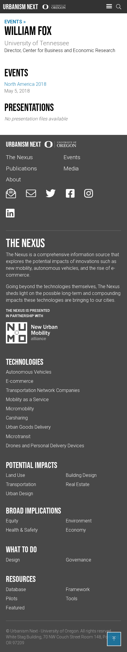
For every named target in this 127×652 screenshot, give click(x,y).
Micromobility (20, 408)
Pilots (11, 598)
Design (13, 560)
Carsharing (17, 418)
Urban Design (19, 493)
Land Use (15, 475)
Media (71, 168)
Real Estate (77, 484)
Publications (21, 168)
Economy (76, 530)
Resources (21, 579)
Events (72, 157)
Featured (15, 608)
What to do (21, 549)
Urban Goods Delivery (28, 427)
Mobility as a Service (27, 399)
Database (16, 589)
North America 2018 (25, 84)
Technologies (24, 362)
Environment (79, 521)
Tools (71, 598)
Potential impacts (31, 465)
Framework (78, 589)
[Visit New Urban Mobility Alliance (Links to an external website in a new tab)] (31, 332)
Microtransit (18, 436)
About (13, 179)
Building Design (81, 475)
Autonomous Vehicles (28, 372)
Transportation (21, 484)
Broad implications (33, 510)
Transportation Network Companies (43, 390)
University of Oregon (60, 631)
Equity (12, 521)
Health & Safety (22, 530)
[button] (109, 6)
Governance (78, 560)
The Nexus (19, 157)
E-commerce (19, 381)
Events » (15, 22)
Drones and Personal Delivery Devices (45, 445)
